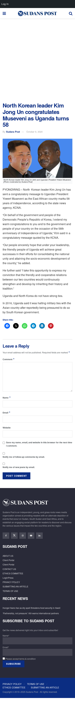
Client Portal (8, 560)
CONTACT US (9, 568)
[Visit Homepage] (37, 13)
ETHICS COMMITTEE (13, 573)
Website (7, 427)
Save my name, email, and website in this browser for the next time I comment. (39, 444)
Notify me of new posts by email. (19, 467)
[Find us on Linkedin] (39, 535)
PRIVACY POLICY (11, 582)
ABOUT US (8, 555)
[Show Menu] (4, 13)
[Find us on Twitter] (14, 535)
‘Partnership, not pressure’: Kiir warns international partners (31, 613)
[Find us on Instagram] (22, 535)
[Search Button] (70, 13)
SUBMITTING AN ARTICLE (15, 586)
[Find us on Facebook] (6, 535)
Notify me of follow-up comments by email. (24, 456)
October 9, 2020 (34, 131)
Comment (9, 359)
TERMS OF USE (10, 590)
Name (7, 397)
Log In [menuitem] (5, 3)
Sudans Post (13, 131)
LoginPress (8, 577)
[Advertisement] (37, 59)
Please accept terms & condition (20, 658)
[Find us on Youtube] (31, 535)
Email (6, 412)
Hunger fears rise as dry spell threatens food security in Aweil (31, 607)
